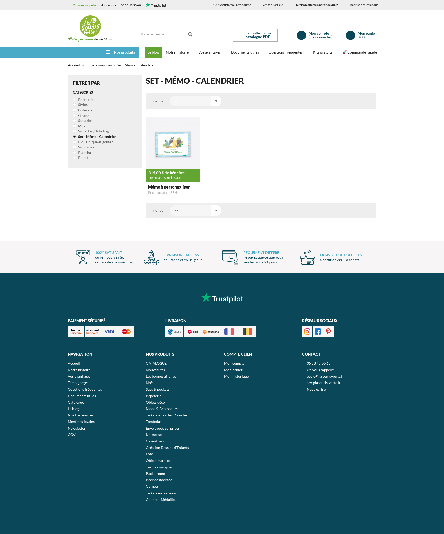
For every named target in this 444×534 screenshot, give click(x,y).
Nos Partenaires (81, 415)
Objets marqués (158, 460)
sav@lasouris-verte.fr (324, 382)
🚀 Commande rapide (359, 52)
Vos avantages (209, 52)
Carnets (152, 486)
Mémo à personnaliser (169, 186)
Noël (150, 382)
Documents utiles (245, 52)
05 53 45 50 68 (131, 5)
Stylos (82, 104)
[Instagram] (307, 331)
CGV (72, 434)
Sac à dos (84, 120)
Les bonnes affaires (161, 376)
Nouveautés (155, 370)
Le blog (153, 52)
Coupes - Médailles (161, 499)
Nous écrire (108, 5)
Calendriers (155, 441)
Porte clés (85, 99)
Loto (149, 454)
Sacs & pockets (157, 389)
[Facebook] (318, 331)
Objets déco (155, 402)
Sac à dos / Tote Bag (93, 131)
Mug (81, 126)
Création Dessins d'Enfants (167, 447)
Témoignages (78, 382)
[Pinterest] (328, 331)
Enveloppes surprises (163, 428)
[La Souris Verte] (90, 26)
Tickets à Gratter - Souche (166, 415)
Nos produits (124, 52)
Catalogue (76, 402)
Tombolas (153, 421)
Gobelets (84, 110)
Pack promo (155, 473)
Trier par (158, 101)
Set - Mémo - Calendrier (96, 136)
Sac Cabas (85, 147)
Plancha (84, 152)
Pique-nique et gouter (95, 142)
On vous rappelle (84, 5)
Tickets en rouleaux (161, 493)
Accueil (74, 65)
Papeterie (153, 396)
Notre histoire (177, 52)
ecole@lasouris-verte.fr (325, 376)
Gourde (83, 115)
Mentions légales (81, 421)
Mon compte (234, 363)
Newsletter (77, 428)
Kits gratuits (322, 52)
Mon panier (233, 370)
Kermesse (154, 434)
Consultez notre (258, 35)
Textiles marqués (159, 467)
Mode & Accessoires (162, 408)
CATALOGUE (156, 363)
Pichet (82, 157)
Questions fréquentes (286, 52)
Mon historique (236, 376)
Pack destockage (159, 480)
